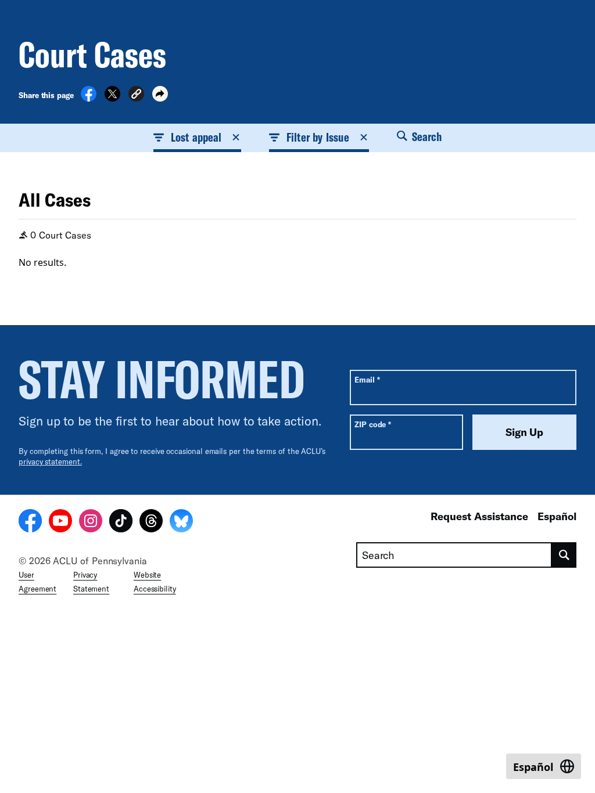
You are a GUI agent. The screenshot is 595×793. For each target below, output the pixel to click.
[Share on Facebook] (88, 98)
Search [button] (426, 136)
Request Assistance (479, 516)
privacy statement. (50, 461)
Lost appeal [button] (196, 137)
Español (556, 516)
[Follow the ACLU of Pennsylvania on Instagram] (90, 522)
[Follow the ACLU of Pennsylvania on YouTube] (60, 522)
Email (366, 379)
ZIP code (372, 424)
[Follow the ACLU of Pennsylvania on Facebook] (30, 522)
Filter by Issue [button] (317, 137)
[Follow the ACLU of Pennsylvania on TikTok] (120, 522)
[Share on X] (112, 98)
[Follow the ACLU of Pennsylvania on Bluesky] (181, 522)
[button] (136, 95)
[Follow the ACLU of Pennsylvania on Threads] (151, 522)
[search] (564, 555)
